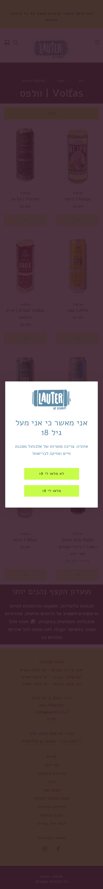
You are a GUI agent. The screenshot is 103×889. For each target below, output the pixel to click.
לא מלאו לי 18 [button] (51, 473)
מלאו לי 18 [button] (51, 490)
